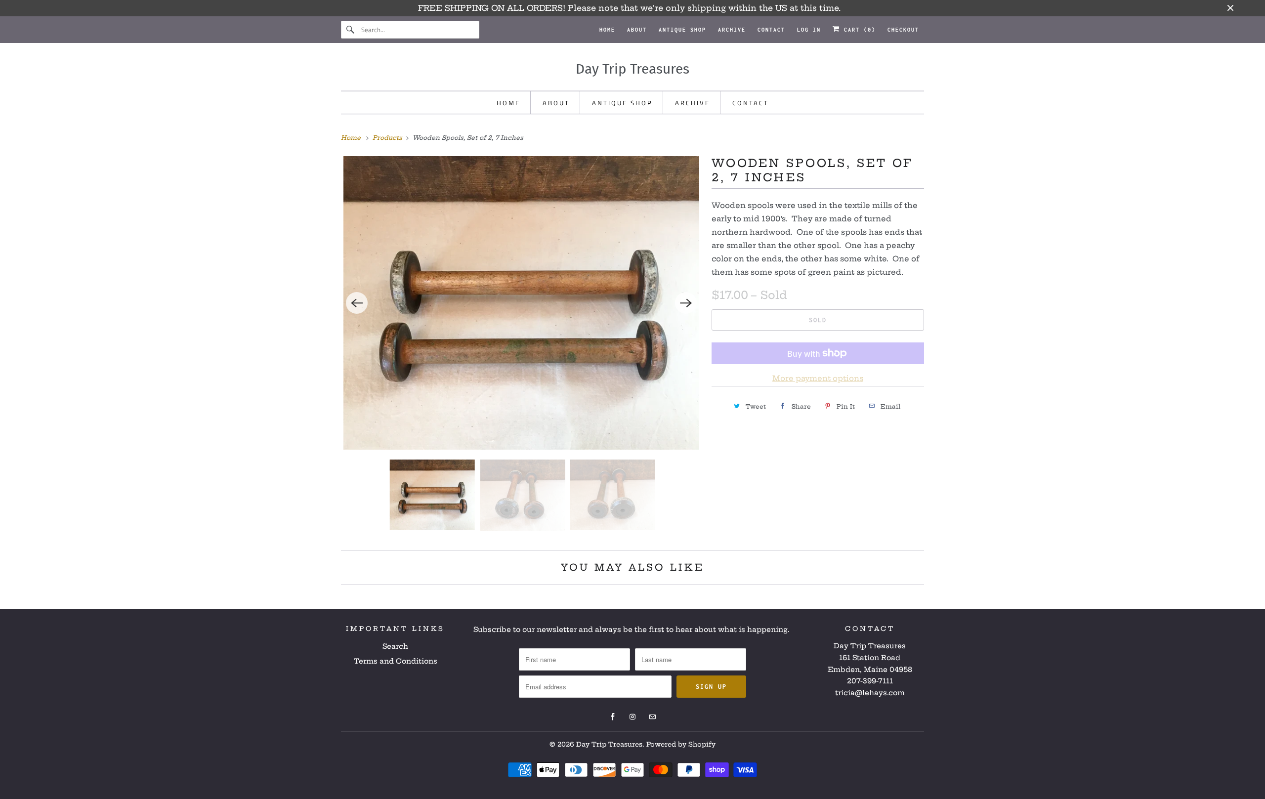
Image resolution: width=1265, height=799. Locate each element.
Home (607, 30)
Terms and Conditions (395, 661)
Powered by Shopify (681, 744)
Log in (809, 30)
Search (395, 646)
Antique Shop (682, 30)
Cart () (858, 30)
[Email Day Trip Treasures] (652, 717)
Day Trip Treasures (609, 744)
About (637, 30)
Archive (732, 30)
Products (388, 137)
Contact (771, 30)
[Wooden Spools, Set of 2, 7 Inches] (521, 303)
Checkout (903, 30)
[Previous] (357, 303)
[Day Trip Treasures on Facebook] (612, 717)
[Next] (686, 303)
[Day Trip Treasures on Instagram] (632, 717)
